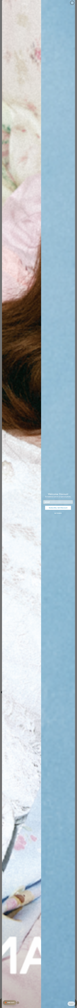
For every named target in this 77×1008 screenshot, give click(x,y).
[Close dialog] (72, 3)
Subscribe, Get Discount (58, 508)
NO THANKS (58, 513)
